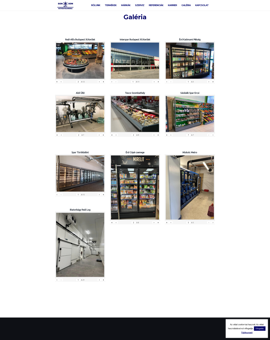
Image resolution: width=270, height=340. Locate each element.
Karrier (172, 5)
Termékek (111, 5)
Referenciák (156, 5)
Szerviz (139, 5)
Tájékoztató (247, 332)
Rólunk (95, 5)
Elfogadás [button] (260, 328)
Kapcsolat (202, 5)
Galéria (186, 5)
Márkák (125, 5)
